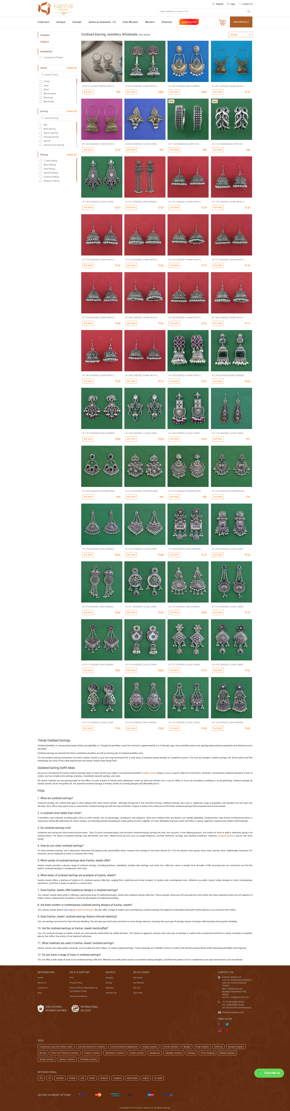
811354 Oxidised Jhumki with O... (185, 375)
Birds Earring (50, 128)
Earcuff (47, 140)
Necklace (110, 987)
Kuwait (92, 1078)
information (46, 972)
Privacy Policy (75, 982)
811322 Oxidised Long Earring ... (228, 722)
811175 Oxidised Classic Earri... (228, 433)
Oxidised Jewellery (227, 1053)
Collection (43, 22)
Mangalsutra (155, 1053)
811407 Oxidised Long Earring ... (185, 86)
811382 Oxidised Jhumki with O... (142, 317)
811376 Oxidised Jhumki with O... (185, 259)
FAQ (71, 977)
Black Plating (50, 164)
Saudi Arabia (132, 1078)
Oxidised (167, 22)
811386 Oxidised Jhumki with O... (142, 375)
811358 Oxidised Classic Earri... (142, 433)
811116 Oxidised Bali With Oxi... (184, 144)
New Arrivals (241, 21)
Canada (72, 1078)
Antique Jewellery (150, 1046)
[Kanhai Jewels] (57, 7)
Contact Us (43, 987)
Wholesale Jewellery (88, 1059)
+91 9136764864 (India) (233, 1001)
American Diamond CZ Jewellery (91, 1046)
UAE (82, 1078)
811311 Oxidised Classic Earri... (142, 606)
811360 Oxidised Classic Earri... (98, 201)
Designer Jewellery (236, 1046)
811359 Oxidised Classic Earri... (185, 433)
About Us (42, 982)
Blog (40, 992)
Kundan (77, 22)
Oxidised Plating (51, 176)
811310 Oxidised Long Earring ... (98, 606)
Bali (45, 124)
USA (41, 1078)
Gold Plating (49, 168)
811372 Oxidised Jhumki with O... (185, 201)
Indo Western (130, 22)
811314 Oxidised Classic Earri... (228, 606)
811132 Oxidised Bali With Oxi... (228, 144)
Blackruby (48, 97)
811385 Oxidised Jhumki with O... (99, 375)
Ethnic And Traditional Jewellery (65, 1053)
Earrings (42, 1053)
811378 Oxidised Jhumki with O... (99, 317)
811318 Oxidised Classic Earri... (228, 664)
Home (40, 977)
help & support (79, 972)
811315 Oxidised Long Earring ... (98, 664)
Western (150, 22)
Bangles (109, 977)
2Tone (47, 81)
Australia (60, 1078)
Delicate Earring (51, 136)
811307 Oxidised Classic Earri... (142, 549)
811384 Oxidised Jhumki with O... (228, 317)
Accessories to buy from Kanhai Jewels (55, 1046)
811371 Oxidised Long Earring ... (142, 201)
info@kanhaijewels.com (233, 1012)
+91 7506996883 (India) (233, 1004)
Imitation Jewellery (92, 1053)
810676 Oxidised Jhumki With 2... (142, 86)
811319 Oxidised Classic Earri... (98, 722)
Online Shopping (207, 1053)
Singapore (117, 1078)
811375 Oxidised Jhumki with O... (142, 259)
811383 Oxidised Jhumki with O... (185, 317)
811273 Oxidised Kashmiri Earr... (185, 491)
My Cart (136, 987)
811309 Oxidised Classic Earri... (228, 549)
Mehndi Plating (51, 172)
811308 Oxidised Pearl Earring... (185, 549)
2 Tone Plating (50, 160)
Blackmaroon (50, 93)
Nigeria (146, 1078)
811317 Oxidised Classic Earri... (185, 664)
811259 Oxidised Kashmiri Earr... (99, 491)
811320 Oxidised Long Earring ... (142, 722)
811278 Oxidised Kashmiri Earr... (229, 491)
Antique (60, 22)
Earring (109, 982)
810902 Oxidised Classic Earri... (142, 144)
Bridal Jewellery (202, 1046)
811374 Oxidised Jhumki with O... (99, 259)
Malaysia (104, 1078)
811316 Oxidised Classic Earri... (142, 664)
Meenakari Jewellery (173, 1053)
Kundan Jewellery (137, 1053)
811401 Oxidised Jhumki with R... (229, 86)
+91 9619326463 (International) (236, 1007)
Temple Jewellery (46, 1059)
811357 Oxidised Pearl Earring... (99, 433)
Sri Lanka (158, 1078)
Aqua (46, 85)
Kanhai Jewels (149, 772)
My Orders (137, 977)
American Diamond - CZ (102, 22)
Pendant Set (111, 992)
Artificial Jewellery (170, 1046)
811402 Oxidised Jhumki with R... (99, 144)
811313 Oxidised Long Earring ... (185, 606)
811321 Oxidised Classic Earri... (185, 722)
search (110, 972)
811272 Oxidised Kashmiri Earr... (142, 491)
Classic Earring (51, 132)
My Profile (137, 992)
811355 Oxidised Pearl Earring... (229, 375)
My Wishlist (138, 982)
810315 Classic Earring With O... (99, 86)
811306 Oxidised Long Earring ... (98, 549)
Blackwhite (49, 101)
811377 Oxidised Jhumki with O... (228, 259)
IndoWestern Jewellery (114, 1053)
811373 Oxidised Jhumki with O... (228, 201)
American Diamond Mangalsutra (123, 1046)
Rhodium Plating (51, 180)
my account (141, 972)
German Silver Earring (54, 144)
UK (49, 1078)
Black (46, 89)
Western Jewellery (67, 1059)
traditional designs (85, 909)
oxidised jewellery (226, 835)
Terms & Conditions (78, 996)
